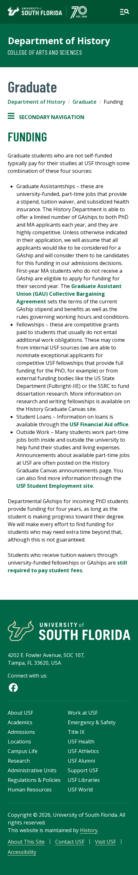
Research (19, 760)
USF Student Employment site (54, 485)
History (89, 830)
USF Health (81, 741)
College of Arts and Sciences (45, 52)
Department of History (59, 41)
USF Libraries (84, 779)
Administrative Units (32, 770)
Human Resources (30, 789)
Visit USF (105, 841)
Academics (20, 722)
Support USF (83, 770)
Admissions (21, 731)
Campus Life (23, 751)
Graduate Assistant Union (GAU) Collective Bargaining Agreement (69, 294)
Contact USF (69, 841)
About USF (20, 712)
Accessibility (22, 851)
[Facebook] (13, 687)
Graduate (85, 101)
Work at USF (83, 712)
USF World (80, 789)
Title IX (76, 731)
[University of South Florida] (69, 630)
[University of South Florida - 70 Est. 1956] (47, 12)
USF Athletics (83, 751)
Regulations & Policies (34, 779)
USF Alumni (81, 760)
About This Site (26, 841)
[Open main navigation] (124, 12)
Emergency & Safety (92, 722)
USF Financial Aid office (99, 424)
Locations (19, 741)
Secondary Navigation (46, 117)
